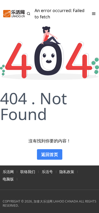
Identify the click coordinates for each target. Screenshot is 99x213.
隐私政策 (66, 171)
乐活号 (47, 171)
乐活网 (8, 171)
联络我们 (27, 171)
